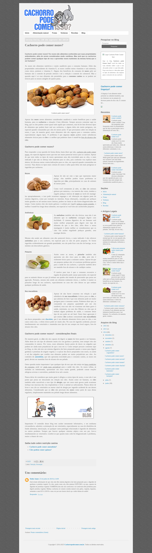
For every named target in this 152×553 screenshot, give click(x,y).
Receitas (74, 33)
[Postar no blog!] (37, 461)
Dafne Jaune (34, 479)
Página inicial (60, 528)
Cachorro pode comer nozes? (114, 356)
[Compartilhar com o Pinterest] (43, 461)
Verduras (64, 33)
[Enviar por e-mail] (35, 461)
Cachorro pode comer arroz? (113, 153)
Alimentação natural (40, 33)
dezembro (108, 335)
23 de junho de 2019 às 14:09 (49, 479)
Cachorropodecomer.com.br (74, 544)
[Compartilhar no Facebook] (41, 461)
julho (107, 380)
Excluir (40, 494)
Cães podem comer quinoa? (40, 450)
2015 (105, 329)
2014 (105, 332)
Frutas (54, 33)
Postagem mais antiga (88, 528)
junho (107, 383)
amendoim (39, 357)
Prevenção (39, 464)
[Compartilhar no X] (39, 461)
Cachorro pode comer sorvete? (115, 359)
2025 (105, 326)
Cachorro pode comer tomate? (115, 362)
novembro (108, 338)
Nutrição (32, 464)
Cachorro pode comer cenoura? (114, 306)
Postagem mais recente (32, 528)
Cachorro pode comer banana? (114, 234)
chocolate (49, 319)
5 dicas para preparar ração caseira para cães (118, 250)
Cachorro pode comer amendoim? (43, 447)
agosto (107, 348)
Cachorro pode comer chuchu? (115, 365)
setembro (108, 345)
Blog (83, 33)
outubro (108, 341)
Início (27, 33)
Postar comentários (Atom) (39, 532)
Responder (33, 494)
